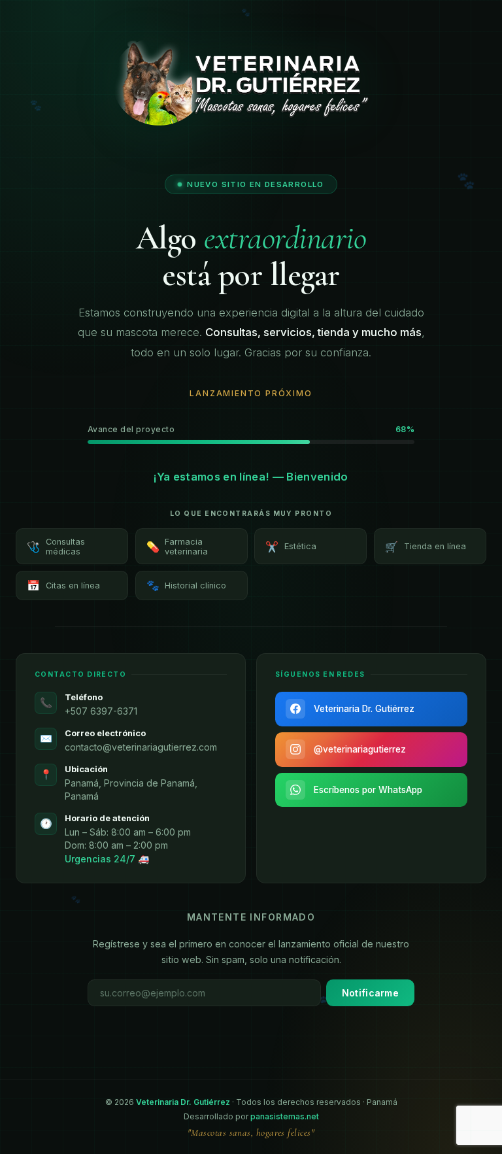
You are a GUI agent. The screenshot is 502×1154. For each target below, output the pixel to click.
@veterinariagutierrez (360, 749)
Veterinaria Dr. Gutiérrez (364, 709)
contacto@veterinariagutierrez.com (141, 747)
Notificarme (370, 992)
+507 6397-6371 (101, 711)
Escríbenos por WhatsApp (368, 790)
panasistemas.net (284, 1116)
